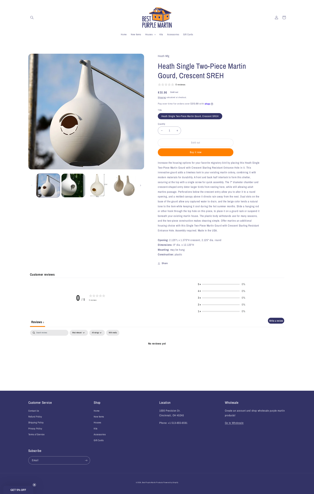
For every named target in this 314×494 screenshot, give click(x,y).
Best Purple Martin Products (152, 482)
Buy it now (196, 152)
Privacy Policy (35, 428)
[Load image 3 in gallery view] (98, 185)
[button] (32, 17)
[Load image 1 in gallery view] (48, 185)
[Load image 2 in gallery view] (73, 185)
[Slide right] (140, 185)
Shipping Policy (36, 422)
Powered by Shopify (170, 482)
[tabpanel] (157, 354)
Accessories (100, 434)
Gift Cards (99, 440)
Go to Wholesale (234, 423)
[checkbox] (112, 333)
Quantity (161, 123)
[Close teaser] (34, 484)
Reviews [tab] (37, 322)
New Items (99, 416)
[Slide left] (31, 185)
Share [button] (165, 263)
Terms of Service (36, 434)
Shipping (162, 97)
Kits (95, 428)
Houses (97, 422)
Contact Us (33, 410)
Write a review (276, 320)
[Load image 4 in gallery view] (124, 185)
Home (97, 410)
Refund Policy (35, 416)
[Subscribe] (86, 460)
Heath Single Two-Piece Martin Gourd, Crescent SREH (190, 116)
